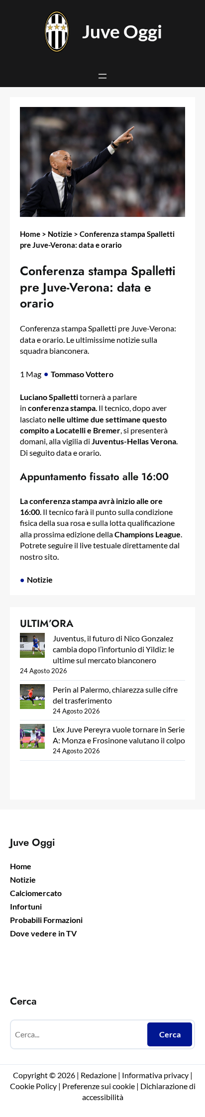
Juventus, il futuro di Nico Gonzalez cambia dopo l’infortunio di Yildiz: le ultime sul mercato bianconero (113, 649)
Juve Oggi (122, 31)
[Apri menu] (102, 76)
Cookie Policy (33, 1086)
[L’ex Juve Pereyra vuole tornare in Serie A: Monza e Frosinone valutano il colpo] (32, 737)
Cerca (170, 1034)
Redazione (99, 1075)
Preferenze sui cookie (98, 1086)
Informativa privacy (154, 1075)
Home (30, 233)
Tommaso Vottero (82, 374)
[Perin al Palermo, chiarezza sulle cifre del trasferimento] (32, 697)
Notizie (60, 233)
